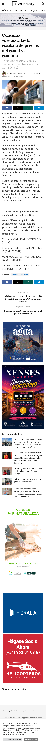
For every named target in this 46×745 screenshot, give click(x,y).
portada (24, 274)
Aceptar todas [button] (31, 739)
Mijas (34, 10)
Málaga (6, 10)
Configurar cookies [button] (13, 739)
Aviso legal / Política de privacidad (17, 711)
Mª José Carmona (17, 73)
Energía (15, 274)
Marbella (20, 10)
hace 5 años (35, 73)
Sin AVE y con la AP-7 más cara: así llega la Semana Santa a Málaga (27, 471)
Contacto (39, 711)
